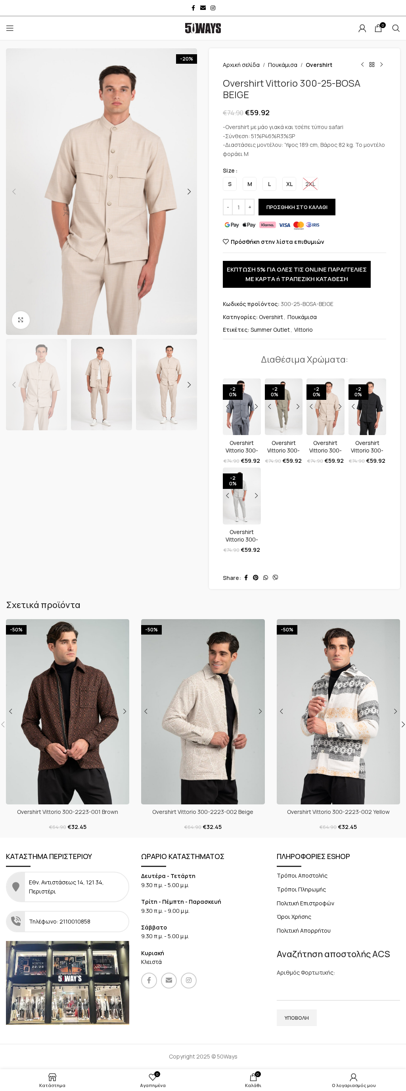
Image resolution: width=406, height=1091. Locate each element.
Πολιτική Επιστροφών (305, 903)
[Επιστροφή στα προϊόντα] (372, 65)
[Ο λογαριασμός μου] (362, 28)
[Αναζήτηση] (396, 28)
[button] (14, 192)
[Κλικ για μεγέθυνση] (21, 320)
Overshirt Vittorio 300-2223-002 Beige (202, 811)
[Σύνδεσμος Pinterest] (256, 577)
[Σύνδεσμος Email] (203, 8)
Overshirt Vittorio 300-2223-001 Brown (67, 811)
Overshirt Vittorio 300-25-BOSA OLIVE (283, 454)
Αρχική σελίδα (241, 64)
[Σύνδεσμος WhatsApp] (265, 577)
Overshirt (319, 64)
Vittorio (303, 329)
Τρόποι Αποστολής (302, 875)
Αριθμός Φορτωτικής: (306, 972)
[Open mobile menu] (10, 28)
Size (229, 170)
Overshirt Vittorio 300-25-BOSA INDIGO (242, 454)
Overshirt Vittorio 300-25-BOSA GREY (242, 543)
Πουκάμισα (282, 64)
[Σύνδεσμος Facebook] (193, 8)
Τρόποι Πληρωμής (301, 889)
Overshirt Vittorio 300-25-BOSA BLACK (367, 454)
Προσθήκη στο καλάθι (296, 207)
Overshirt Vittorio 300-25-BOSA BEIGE (325, 454)
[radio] (230, 184)
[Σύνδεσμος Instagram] (213, 8)
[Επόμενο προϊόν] (381, 65)
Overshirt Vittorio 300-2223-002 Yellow (338, 811)
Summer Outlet (270, 329)
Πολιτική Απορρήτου (304, 930)
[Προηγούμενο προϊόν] (362, 65)
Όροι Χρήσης (294, 916)
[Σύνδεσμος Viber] (275, 577)
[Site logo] (203, 27)
